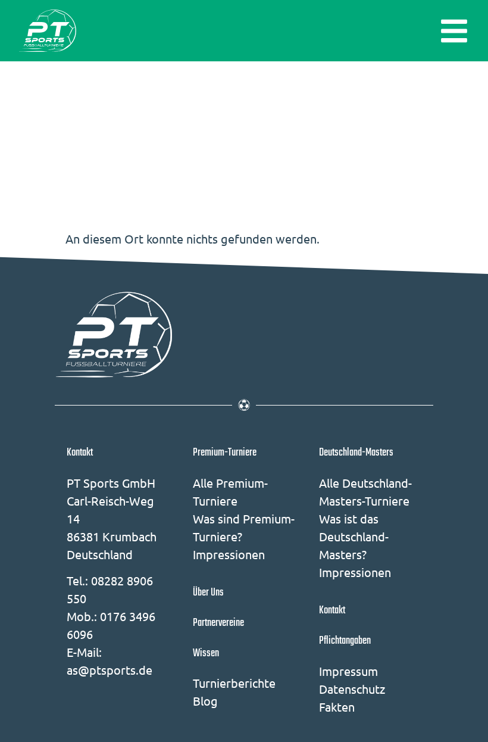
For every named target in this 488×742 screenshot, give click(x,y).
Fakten (337, 706)
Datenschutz (352, 688)
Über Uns (208, 592)
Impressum (348, 670)
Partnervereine (218, 623)
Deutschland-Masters (356, 453)
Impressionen (229, 554)
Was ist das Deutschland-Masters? (354, 536)
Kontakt (80, 453)
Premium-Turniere (224, 453)
